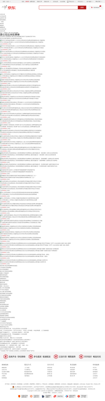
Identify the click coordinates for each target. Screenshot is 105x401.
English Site (89, 384)
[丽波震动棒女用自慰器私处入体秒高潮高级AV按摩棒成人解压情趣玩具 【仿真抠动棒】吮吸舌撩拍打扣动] (29, 164)
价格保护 (72, 369)
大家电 (3, 376)
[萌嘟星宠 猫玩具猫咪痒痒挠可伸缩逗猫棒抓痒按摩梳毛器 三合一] (18, 175)
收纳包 (2, 23)
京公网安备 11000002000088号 (23, 387)
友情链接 (51, 384)
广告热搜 (2, 351)
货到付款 (49, 367)
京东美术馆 (3, 29)
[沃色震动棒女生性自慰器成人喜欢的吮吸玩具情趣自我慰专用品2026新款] (20, 181)
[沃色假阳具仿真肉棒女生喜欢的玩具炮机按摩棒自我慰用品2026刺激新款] (20, 130)
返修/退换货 (73, 373)
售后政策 (72, 367)
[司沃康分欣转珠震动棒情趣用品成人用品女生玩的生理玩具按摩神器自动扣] (21, 108)
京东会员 (55, 1)
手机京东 (71, 1)
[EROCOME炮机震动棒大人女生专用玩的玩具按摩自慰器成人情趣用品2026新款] (22, 46)
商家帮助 (32, 384)
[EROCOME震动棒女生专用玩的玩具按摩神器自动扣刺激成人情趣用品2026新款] (22, 51)
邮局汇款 (49, 373)
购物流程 (4, 367)
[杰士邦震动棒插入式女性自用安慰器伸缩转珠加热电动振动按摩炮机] (19, 192)
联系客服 (4, 378)
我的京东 (46, 1)
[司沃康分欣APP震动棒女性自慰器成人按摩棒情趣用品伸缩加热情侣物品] (20, 113)
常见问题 (4, 373)
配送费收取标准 (29, 373)
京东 (15, 8)
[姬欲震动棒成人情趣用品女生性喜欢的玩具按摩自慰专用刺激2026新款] (20, 96)
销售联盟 (57, 384)
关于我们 (7, 384)
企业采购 (62, 1)
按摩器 (5, 33)
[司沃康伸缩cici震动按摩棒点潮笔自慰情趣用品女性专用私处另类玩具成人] (21, 209)
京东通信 (95, 376)
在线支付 (49, 369)
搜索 (82, 7)
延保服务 (95, 371)
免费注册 (32, 1)
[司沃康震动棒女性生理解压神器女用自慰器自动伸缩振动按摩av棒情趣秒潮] (21, 203)
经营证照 (75, 391)
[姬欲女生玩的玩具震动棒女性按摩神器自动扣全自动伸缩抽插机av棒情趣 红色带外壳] (24, 260)
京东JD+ (95, 378)
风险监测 (69, 384)
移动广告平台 (30, 351)
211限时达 (27, 369)
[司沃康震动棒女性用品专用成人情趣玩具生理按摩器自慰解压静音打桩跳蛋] (21, 136)
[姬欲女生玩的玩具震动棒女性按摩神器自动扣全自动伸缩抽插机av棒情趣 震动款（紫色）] (25, 254)
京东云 (60, 392)
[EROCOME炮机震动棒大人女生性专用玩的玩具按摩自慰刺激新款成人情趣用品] (22, 40)
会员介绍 (4, 369)
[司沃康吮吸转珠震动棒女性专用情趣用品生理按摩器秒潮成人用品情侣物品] (21, 119)
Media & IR (97, 384)
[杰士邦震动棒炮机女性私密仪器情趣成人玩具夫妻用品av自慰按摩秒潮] (20, 62)
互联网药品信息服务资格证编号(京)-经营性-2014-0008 (60, 387)
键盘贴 (2, 25)
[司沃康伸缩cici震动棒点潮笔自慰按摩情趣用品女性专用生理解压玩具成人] (21, 147)
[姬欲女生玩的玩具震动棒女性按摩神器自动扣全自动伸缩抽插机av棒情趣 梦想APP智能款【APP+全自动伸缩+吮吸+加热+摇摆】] (35, 243)
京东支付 (54, 392)
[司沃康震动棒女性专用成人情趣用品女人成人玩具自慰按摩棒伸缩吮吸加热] (21, 141)
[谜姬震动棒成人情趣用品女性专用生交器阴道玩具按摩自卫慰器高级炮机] (20, 226)
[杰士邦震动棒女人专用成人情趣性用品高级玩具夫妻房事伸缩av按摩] (19, 198)
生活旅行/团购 (5, 371)
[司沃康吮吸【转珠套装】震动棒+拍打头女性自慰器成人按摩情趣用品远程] (21, 124)
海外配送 (27, 376)
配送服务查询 (28, 371)
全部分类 (2, 14)
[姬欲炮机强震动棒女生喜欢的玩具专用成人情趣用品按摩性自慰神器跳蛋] (20, 91)
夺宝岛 (94, 367)
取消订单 (72, 376)
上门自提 (27, 367)
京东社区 (63, 384)
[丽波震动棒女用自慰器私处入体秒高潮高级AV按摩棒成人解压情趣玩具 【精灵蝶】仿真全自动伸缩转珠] (29, 153)
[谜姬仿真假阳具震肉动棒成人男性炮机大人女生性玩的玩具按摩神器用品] (20, 102)
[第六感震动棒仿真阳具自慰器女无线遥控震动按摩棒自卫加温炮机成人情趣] (21, 220)
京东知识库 (3, 16)
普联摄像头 (3, 20)
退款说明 (72, 371)
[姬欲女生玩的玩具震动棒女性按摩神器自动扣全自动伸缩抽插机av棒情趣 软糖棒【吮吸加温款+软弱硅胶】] (29, 249)
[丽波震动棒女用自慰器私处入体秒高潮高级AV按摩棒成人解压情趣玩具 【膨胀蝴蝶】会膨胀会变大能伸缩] (29, 158)
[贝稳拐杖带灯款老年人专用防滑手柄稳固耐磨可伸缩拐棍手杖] (17, 170)
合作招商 (26, 384)
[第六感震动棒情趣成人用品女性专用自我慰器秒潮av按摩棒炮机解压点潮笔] (21, 215)
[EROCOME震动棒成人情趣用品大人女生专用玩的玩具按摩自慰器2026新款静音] (22, 57)
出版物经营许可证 (40, 389)
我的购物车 (96, 7)
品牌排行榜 (3, 18)
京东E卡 (95, 373)
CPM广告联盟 (9, 351)
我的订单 (39, 1)
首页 (1, 33)
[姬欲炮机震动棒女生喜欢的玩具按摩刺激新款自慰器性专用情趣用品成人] (20, 85)
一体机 (2, 21)
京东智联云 (16, 351)
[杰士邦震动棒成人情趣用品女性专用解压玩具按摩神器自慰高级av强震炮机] (21, 74)
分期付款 (49, 371)
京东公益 (82, 384)
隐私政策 (76, 384)
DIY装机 (95, 369)
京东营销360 (23, 351)
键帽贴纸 (2, 27)
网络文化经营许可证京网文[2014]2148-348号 (59, 389)
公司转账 (49, 376)
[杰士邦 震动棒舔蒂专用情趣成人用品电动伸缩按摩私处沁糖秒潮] (18, 68)
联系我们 (13, 384)
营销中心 (38, 384)
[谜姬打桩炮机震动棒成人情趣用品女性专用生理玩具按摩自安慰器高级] (20, 79)
